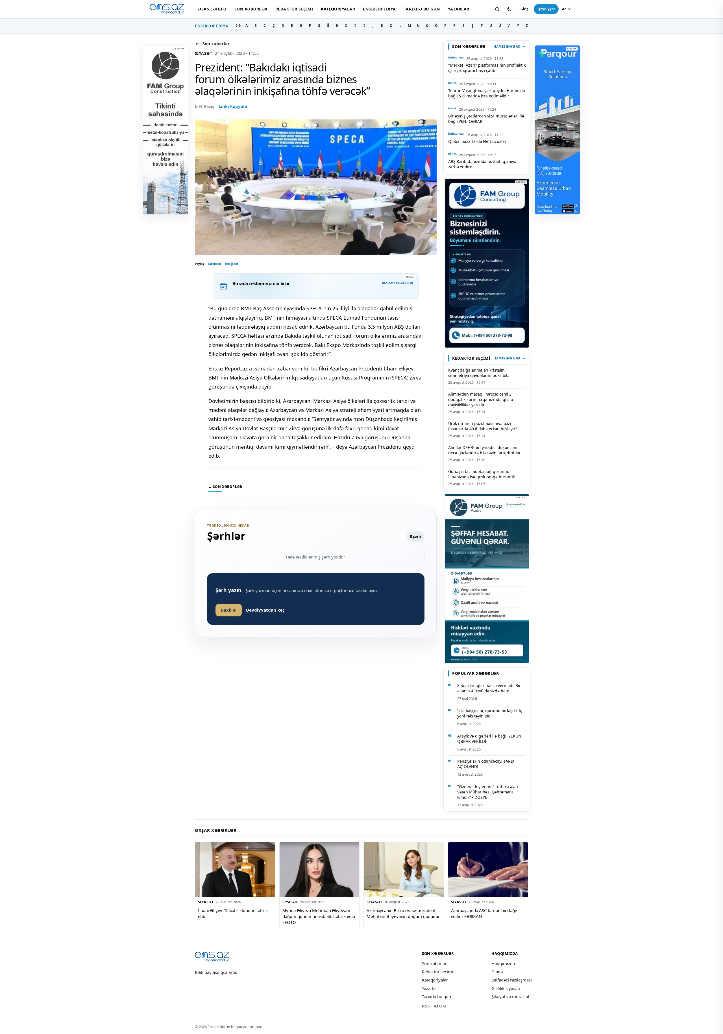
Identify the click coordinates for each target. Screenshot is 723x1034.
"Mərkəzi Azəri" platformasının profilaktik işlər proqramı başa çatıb (486, 67)
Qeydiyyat (546, 8)
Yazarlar (458, 9)
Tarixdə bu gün (422, 9)
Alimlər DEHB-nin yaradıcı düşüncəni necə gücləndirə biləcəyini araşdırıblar (484, 450)
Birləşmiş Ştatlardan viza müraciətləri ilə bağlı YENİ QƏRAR (486, 118)
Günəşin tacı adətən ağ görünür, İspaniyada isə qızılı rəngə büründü (481, 474)
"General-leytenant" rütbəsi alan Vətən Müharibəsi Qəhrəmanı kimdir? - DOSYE (487, 792)
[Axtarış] (497, 9)
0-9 (238, 25)
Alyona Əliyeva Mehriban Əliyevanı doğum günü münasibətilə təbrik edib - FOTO (318, 916)
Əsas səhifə (212, 9)
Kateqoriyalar (338, 9)
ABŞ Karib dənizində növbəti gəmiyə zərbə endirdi (482, 164)
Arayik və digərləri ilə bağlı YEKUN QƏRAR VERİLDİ (489, 738)
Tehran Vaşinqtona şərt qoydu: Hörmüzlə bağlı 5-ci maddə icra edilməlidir (486, 93)
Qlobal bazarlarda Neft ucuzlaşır (478, 141)
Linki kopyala (233, 106)
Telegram (231, 264)
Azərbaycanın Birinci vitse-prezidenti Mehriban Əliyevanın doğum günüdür (403, 913)
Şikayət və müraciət (510, 996)
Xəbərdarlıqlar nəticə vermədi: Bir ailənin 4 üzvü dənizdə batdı (489, 688)
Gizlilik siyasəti (505, 988)
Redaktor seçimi (294, 9)
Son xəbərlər (250, 9)
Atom (440, 1006)
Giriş (524, 8)
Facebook (214, 264)
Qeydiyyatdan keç (265, 610)
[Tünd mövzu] (509, 9)
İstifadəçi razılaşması (511, 980)
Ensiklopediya (379, 9)
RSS (426, 1006)
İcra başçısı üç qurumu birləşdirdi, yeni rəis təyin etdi (489, 713)
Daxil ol (229, 610)
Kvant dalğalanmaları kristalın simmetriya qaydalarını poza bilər (479, 372)
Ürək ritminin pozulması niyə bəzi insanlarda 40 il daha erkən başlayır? (482, 426)
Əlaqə (497, 971)
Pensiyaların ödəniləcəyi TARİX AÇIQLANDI (485, 763)
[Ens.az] (167, 9)
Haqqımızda (503, 963)
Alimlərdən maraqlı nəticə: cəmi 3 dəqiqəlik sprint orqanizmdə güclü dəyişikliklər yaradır (480, 399)
